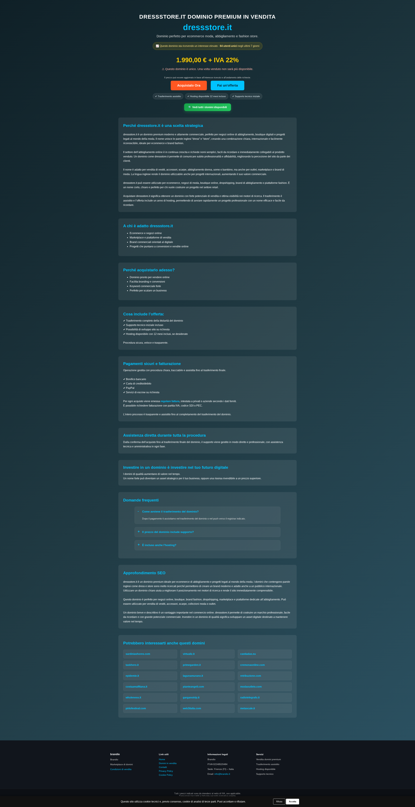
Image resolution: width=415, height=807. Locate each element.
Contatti (163, 767)
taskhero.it (132, 665)
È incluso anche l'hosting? (159, 545)
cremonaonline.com (252, 665)
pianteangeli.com (193, 686)
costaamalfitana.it (136, 686)
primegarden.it (192, 665)
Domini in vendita (168, 763)
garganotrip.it (191, 697)
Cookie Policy (166, 775)
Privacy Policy (166, 771)
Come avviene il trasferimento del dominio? (170, 511)
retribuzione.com (250, 675)
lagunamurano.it (193, 675)
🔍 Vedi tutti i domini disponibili (207, 107)
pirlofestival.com (136, 708)
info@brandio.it (222, 774)
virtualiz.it (189, 654)
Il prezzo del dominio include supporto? (168, 532)
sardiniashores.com (138, 654)
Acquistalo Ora (188, 85)
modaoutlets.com (251, 686)
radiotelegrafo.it (250, 697)
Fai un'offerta (227, 85)
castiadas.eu (248, 654)
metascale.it (247, 708)
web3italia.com (192, 708)
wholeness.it (133, 697)
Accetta (292, 801)
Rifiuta (279, 801)
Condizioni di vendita (120, 769)
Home (162, 759)
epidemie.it (132, 675)
